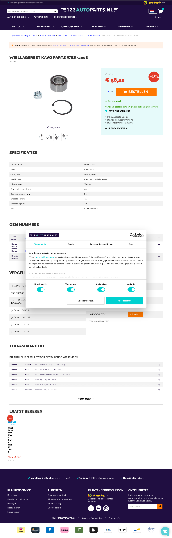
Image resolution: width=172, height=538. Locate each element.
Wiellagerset (90, 174)
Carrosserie (70, 26)
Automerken (41, 17)
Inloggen (157, 17)
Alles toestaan (124, 301)
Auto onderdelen (17, 17)
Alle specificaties (116, 128)
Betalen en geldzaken (18, 499)
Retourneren (13, 507)
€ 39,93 (134, 314)
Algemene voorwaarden (60, 499)
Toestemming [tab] (40, 244)
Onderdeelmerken (64, 17)
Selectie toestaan (86, 301)
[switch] (71, 289)
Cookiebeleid (54, 507)
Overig (151, 26)
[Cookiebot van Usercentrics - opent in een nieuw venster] (132, 235)
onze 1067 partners (44, 257)
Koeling (98, 26)
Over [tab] (131, 244)
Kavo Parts (89, 169)
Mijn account (13, 512)
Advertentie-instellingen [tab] (101, 244)
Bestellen (138, 92)
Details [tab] (71, 244)
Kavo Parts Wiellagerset (95, 179)
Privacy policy (54, 503)
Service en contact (57, 495)
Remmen (124, 26)
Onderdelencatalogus (20, 36)
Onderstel (44, 26)
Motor (17, 26)
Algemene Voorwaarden (92, 518)
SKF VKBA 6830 (97, 314)
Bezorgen (12, 503)
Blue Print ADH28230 (22, 286)
